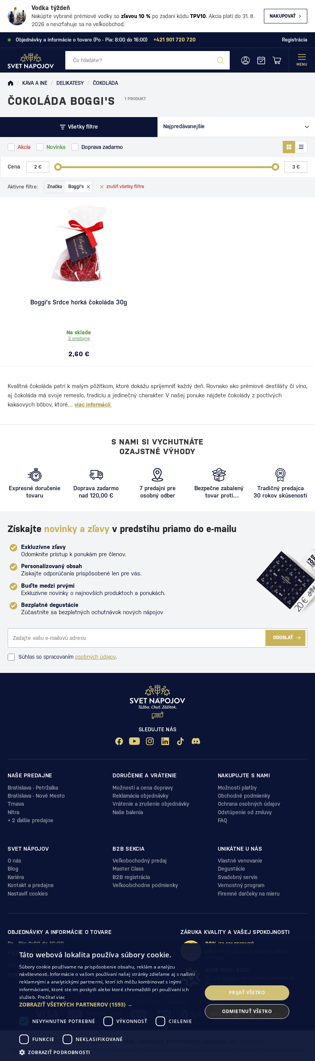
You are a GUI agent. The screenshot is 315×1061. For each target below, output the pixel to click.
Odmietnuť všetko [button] (247, 1011)
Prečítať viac (51, 997)
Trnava (16, 804)
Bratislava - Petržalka (33, 788)
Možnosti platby (237, 788)
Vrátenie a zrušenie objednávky (151, 804)
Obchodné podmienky (244, 796)
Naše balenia (128, 812)
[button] (108, 1004)
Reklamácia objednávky (140, 796)
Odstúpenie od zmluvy (245, 812)
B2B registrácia (131, 877)
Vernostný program (241, 885)
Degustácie (231, 869)
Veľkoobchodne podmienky (145, 885)
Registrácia (294, 40)
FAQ (222, 820)
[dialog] (157, 1002)
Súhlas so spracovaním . (67, 657)
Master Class (128, 869)
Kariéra (16, 877)
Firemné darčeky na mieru (249, 894)
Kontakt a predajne (31, 885)
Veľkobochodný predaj (140, 861)
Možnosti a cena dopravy (143, 788)
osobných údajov (95, 657)
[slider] (58, 167)
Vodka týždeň (51, 8)
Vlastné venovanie (240, 861)
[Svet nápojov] (10, 83)
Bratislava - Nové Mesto (36, 796)
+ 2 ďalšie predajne (30, 820)
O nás (14, 861)
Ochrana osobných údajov (249, 804)
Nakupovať (283, 16)
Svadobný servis (237, 877)
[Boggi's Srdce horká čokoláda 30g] (79, 243)
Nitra (13, 812)
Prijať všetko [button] (247, 992)
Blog (13, 869)
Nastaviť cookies (28, 894)
